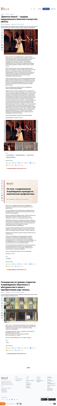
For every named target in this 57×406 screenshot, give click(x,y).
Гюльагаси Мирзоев (10, 155)
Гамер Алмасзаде (30, 155)
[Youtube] (10, 399)
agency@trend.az (4, 391)
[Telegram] (12, 399)
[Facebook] (5, 399)
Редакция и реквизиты (30, 380)
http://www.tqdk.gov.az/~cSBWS (13, 335)
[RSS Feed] (17, 399)
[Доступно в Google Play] (52, 399)
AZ (52, 403)
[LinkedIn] (15, 399)
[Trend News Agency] (4, 378)
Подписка (38, 378)
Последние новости (18, 378)
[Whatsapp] (2, 399)
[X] (7, 399)
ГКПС (7, 342)
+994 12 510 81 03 (4, 390)
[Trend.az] (5, 9)
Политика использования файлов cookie (50, 389)
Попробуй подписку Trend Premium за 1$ (16, 168)
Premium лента (18, 380)
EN (50, 403)
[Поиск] (31, 9)
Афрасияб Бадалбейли (10, 157)
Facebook (20, 117)
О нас (27, 378)
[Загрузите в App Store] (44, 399)
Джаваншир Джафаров (20, 155)
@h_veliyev (12, 253)
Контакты (28, 382)
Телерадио (8, 258)
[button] (2, 30)
